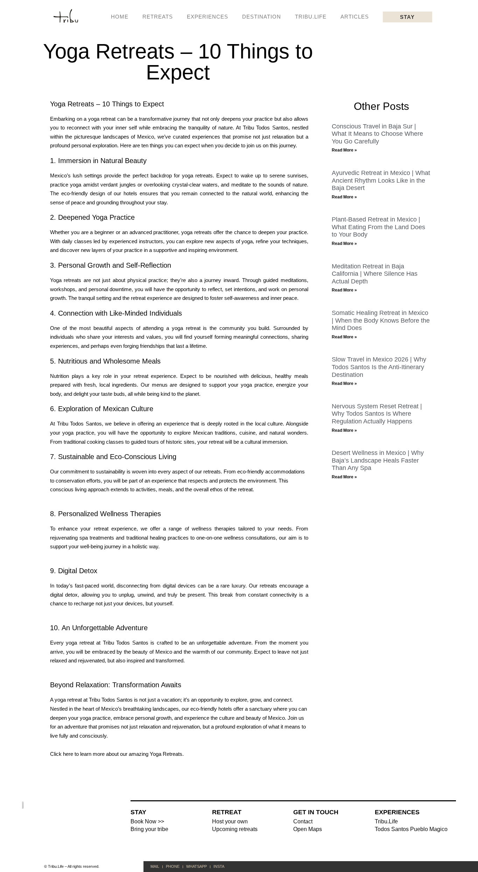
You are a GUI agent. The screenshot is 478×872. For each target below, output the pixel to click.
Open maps (307, 829)
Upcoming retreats (235, 829)
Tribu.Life (386, 821)
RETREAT (226, 812)
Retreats (157, 17)
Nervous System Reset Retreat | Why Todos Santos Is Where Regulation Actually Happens (377, 414)
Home (119, 17)
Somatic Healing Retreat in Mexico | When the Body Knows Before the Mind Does (381, 320)
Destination (261, 17)
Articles (354, 17)
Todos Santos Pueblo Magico (411, 829)
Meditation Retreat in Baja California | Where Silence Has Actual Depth (374, 274)
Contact (302, 821)
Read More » (344, 150)
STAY (138, 812)
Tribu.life (310, 17)
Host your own (230, 821)
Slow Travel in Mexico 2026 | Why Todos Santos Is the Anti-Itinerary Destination (379, 367)
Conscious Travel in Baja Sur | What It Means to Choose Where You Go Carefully (377, 134)
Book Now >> (147, 821)
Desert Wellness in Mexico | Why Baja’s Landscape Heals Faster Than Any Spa (378, 460)
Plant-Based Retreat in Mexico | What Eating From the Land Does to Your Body (378, 227)
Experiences (207, 17)
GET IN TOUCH (315, 812)
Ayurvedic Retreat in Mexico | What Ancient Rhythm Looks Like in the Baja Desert (381, 180)
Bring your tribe (149, 829)
